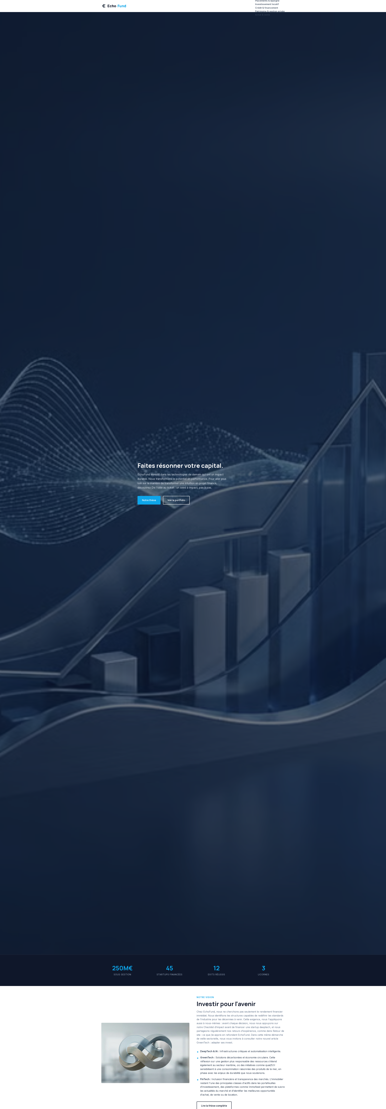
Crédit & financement (266, 7)
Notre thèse (149, 500)
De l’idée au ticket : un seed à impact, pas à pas (181, 487)
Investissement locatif (267, 4)
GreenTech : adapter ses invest (214, 1042)
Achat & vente (262, 14)
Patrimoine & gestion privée (270, 11)
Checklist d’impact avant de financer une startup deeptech (237, 1027)
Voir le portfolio (176, 500)
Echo (116, 5)
